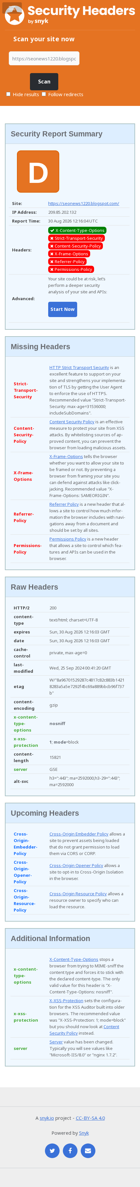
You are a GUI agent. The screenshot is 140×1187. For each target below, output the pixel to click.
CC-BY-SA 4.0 (90, 1118)
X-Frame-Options (66, 456)
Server (56, 1042)
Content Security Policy (71, 422)
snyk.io (47, 1118)
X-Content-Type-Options (73, 959)
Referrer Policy (64, 504)
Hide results (25, 94)
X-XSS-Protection (66, 1000)
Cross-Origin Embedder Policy (78, 834)
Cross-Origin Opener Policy (76, 865)
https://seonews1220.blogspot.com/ (83, 203)
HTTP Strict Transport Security (79, 367)
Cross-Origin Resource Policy (78, 894)
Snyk (84, 1133)
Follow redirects (65, 94)
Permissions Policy (67, 539)
